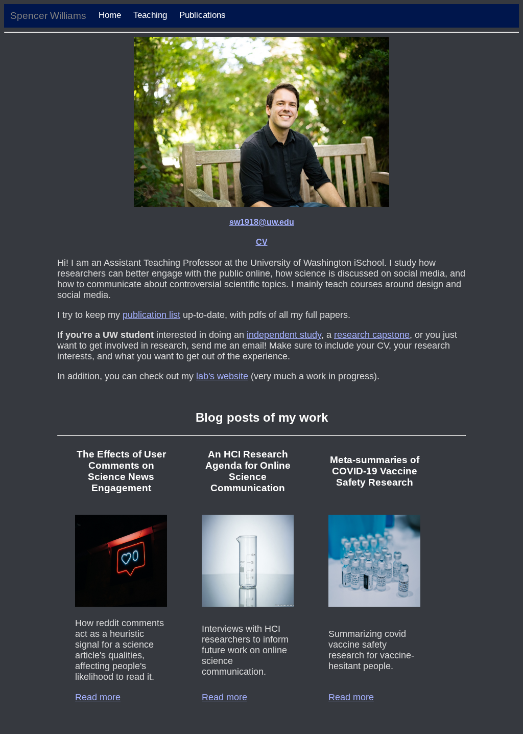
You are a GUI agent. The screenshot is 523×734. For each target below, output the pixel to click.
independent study (284, 335)
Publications (202, 15)
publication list (151, 315)
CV (262, 242)
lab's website (222, 376)
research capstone (372, 335)
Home (110, 15)
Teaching (150, 15)
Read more (98, 697)
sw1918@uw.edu (261, 222)
